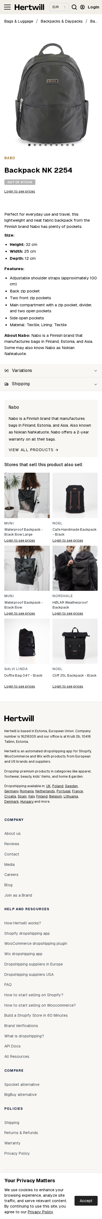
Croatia (10, 796)
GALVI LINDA (16, 669)
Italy (31, 796)
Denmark (11, 801)
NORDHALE (62, 596)
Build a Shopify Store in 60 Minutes (36, 1015)
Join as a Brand (18, 895)
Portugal (63, 791)
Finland (42, 796)
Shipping (11, 1122)
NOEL (57, 523)
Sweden (71, 786)
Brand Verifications (21, 1026)
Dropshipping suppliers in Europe (33, 964)
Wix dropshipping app (23, 954)
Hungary (26, 801)
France (77, 791)
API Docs (12, 1046)
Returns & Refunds (21, 1133)
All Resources (16, 1056)
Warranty (12, 1143)
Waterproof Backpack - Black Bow (23, 604)
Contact (11, 854)
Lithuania (71, 796)
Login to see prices (19, 191)
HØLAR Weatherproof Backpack (70, 604)
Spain (22, 796)
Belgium (55, 796)
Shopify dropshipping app (27, 933)
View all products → (34, 450)
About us (12, 833)
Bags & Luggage (18, 21)
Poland (57, 786)
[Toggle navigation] (7, 7)
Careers (11, 874)
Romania (27, 791)
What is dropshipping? (24, 1036)
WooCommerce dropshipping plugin (35, 943)
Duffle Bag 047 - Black (23, 675)
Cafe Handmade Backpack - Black (74, 531)
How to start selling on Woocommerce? (40, 1005)
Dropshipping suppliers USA (29, 974)
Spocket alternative (21, 1084)
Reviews (11, 844)
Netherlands (45, 791)
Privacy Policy (40, 1212)
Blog (8, 885)
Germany (11, 791)
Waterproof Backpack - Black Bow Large (23, 531)
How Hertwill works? (22, 923)
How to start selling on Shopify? (33, 995)
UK (48, 786)
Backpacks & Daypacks (62, 21)
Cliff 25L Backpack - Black (74, 675)
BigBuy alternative (20, 1094)
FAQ (8, 984)
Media (9, 864)
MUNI (9, 523)
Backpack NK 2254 (94, 21)
